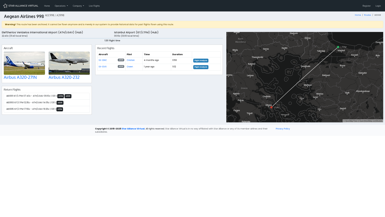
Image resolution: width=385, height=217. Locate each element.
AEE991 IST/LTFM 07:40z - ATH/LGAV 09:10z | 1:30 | (38, 95)
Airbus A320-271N (20, 77)
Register (367, 6)
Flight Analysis (200, 60)
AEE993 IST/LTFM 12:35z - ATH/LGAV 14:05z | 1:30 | (34, 102)
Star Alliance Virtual (133, 128)
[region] (304, 77)
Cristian (131, 60)
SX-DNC (103, 60)
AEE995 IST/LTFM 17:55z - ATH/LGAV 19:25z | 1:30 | (34, 108)
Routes (367, 15)
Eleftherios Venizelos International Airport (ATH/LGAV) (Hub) (42, 32)
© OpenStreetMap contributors (370, 121)
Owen (130, 66)
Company (77, 6)
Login (378, 6)
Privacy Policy (283, 128)
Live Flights (94, 6)
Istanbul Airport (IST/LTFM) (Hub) (136, 32)
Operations (60, 6)
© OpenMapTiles (350, 121)
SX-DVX (103, 66)
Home (47, 6)
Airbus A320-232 (64, 77)
